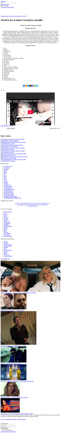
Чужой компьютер (8, 430)
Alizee (5, 253)
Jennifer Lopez (7, 244)
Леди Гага (6, 254)
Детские (6, 183)
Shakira (6, 243)
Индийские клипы (9, 193)
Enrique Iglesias (8, 246)
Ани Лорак (7, 234)
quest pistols (7, 221)
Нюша (5, 220)
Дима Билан (7, 223)
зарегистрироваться (8, 7)
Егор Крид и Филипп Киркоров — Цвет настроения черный (17, 381)
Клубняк (6, 169)
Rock (5, 176)
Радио (6, 16)
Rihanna (6, 247)
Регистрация (13, 431)
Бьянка (6, 227)
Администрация (21, 419)
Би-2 (5, 230)
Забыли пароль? (5, 431)
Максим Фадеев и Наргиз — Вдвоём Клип (12, 310)
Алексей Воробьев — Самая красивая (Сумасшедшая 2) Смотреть (18, 292)
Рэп (5, 175)
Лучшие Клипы (8, 186)
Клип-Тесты (12, 16)
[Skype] (37, 86)
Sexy (5, 177)
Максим (6, 232)
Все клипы (7, 167)
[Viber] (33, 86)
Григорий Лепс (8, 236)
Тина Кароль (7, 233)
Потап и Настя (8, 211)
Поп (5, 173)
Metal (5, 170)
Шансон (6, 182)
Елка (5, 216)
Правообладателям (11, 419)
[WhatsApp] (35, 86)
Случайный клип (5, 258)
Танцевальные (8, 188)
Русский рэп (7, 185)
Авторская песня (8, 192)
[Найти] (16, 3)
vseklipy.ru (3, 1)
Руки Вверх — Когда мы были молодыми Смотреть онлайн (17, 413)
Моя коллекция (5, 4)
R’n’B (5, 179)
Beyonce (6, 241)
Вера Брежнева (8, 226)
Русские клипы (8, 166)
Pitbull (5, 251)
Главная (3, 16)
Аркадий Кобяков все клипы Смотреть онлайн (13, 345)
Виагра (6, 214)
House (5, 172)
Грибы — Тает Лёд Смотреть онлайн (11, 363)
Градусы (6, 217)
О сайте (3, 419)
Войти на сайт (4, 428)
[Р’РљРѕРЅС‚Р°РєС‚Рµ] (24, 86)
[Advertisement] (30, 12)
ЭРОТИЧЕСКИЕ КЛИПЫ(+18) (12, 198)
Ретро (5, 180)
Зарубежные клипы (9, 189)
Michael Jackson (8, 256)
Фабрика (6, 224)
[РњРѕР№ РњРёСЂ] (28, 86)
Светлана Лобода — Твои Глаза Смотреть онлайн (14, 397)
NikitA (5, 229)
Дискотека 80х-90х (9, 195)
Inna (5, 248)
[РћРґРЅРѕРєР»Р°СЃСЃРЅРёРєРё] (26, 86)
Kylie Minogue (7, 250)
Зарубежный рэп (8, 190)
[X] (30, 86)
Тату (5, 213)
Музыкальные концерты (10, 196)
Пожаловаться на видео (7, 125)
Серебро (6, 219)
